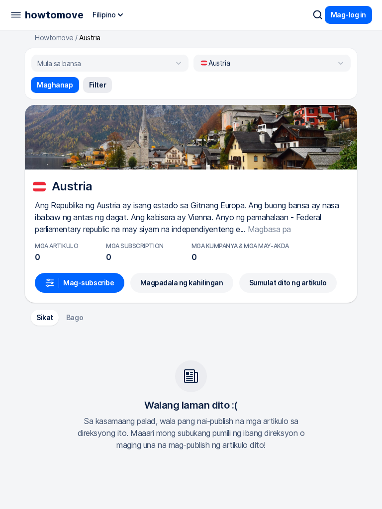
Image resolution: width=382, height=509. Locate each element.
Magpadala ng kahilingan (181, 282)
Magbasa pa (269, 229)
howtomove (54, 15)
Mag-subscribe (88, 282)
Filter (97, 85)
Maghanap (55, 85)
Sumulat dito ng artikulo (288, 282)
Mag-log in (348, 14)
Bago (74, 317)
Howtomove (54, 38)
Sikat (44, 317)
